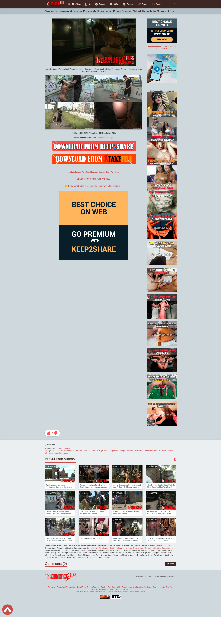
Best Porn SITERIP (122, 589)
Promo (158, 4)
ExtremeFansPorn (93, 587)
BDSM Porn (76, 4)
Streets (116, 450)
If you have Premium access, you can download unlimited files (95, 185)
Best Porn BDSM (159, 587)
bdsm (131, 450)
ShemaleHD (116, 587)
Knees (92, 450)
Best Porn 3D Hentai (121, 591)
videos (139, 450)
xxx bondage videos (60, 453)
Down (85, 450)
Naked (104, 450)
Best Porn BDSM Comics (104, 591)
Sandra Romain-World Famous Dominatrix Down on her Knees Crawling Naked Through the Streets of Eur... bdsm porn (130, 548)
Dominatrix (79, 450)
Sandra (54, 450)
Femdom (130, 4)
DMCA (149, 577)
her (89, 450)
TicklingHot (61, 587)
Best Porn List (138, 587)
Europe (122, 450)
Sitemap (171, 577)
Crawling (99, 450)
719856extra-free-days (104, 137)
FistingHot (51, 587)
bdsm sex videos (160, 450)
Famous (71, 450)
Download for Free (109, 557)
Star (90, 4)
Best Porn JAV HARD (106, 589)
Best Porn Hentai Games (85, 591)
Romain (60, 450)
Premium (145, 4)
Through (111, 450)
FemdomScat (127, 587)
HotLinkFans (81, 587)
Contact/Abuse (139, 577)
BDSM (116, 4)
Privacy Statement (160, 577)
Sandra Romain (148, 450)
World (66, 450)
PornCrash (148, 587)
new (127, 450)
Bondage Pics (106, 587)
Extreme (102, 4)
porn (135, 450)
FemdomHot (70, 587)
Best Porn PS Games (137, 591)
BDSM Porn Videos (63, 448)
